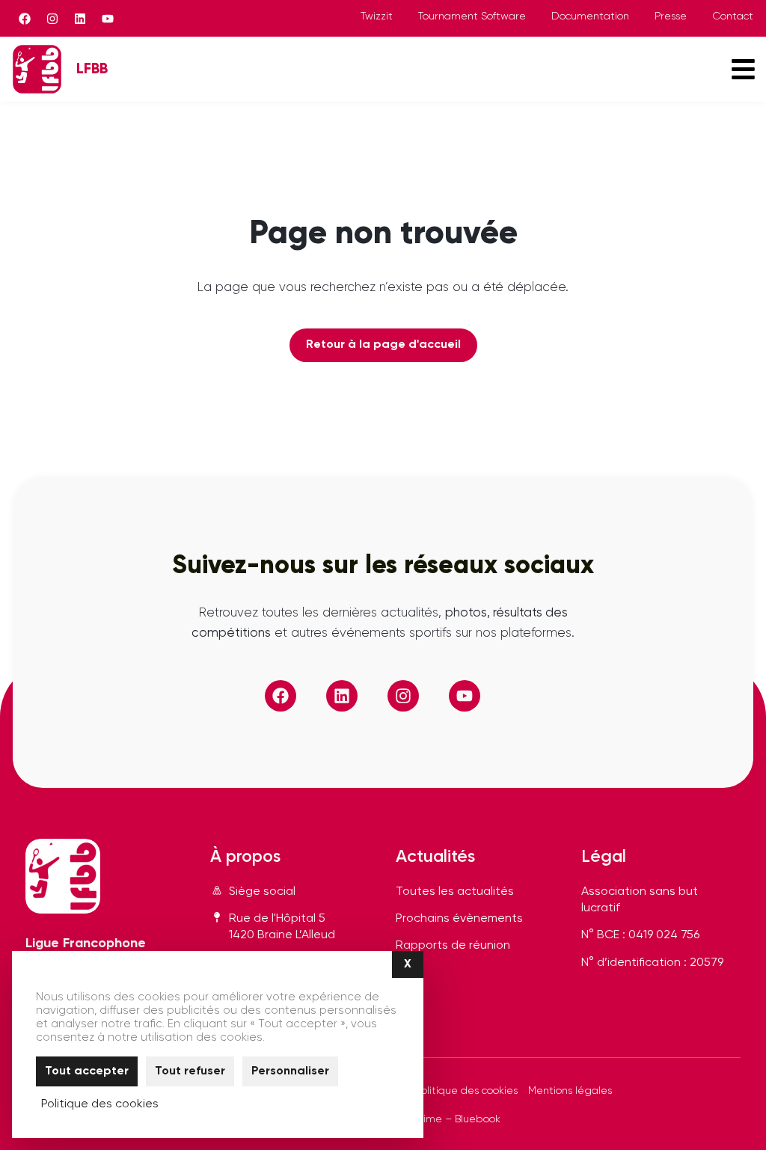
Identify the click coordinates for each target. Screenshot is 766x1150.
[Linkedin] (80, 19)
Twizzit (377, 16)
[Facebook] (25, 19)
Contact (732, 16)
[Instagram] (52, 19)
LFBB (92, 69)
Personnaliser (290, 1071)
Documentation (590, 16)
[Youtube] (108, 19)
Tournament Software (472, 16)
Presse (671, 16)
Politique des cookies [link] (100, 1104)
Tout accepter (87, 1071)
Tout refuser (190, 1071)
